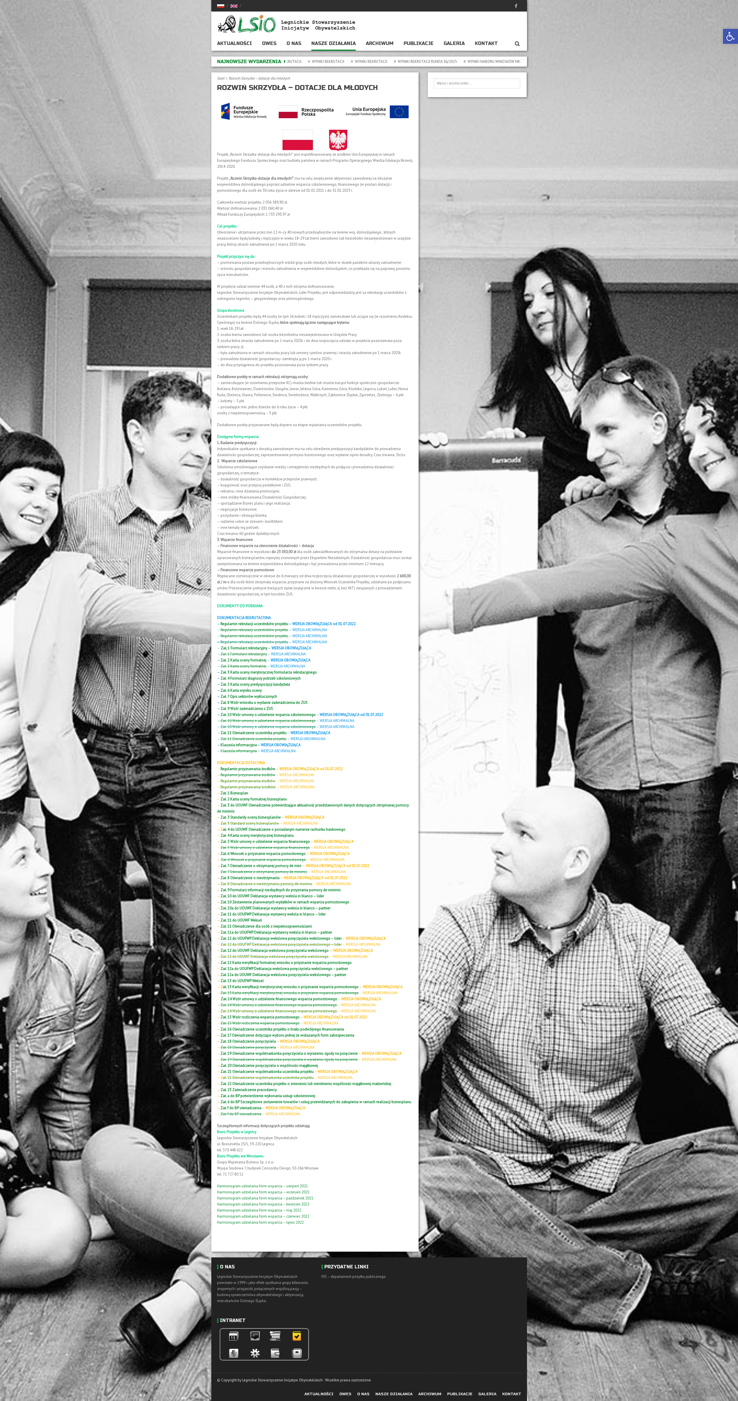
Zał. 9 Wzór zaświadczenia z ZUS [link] (247, 708)
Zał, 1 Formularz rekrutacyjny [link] (244, 648)
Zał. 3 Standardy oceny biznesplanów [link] (251, 817)
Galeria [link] (454, 43)
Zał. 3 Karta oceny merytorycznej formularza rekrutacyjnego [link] (269, 672)
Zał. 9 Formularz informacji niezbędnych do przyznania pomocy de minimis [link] (281, 889)
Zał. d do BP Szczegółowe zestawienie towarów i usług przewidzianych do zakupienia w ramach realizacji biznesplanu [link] (316, 1101)
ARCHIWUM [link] (380, 43)
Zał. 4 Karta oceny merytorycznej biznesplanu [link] (257, 835)
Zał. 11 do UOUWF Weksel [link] (241, 920)
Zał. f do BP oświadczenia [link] (241, 1107)
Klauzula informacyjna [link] (239, 744)
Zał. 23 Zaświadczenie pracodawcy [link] (249, 1089)
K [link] (239, 751)
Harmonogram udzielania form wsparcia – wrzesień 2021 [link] (263, 1192)
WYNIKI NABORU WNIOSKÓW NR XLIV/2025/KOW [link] (379, 61)
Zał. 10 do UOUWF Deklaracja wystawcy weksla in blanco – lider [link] (272, 896)
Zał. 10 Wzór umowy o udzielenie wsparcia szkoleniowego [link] (268, 714)
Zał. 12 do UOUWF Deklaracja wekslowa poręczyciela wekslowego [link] (275, 956)
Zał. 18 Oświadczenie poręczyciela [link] (248, 1041)
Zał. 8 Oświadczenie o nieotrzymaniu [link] (250, 877)
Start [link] (220, 78)
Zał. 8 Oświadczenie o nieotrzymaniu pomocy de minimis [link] (266, 883)
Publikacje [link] (419, 43)
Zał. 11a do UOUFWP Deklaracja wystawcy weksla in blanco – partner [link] (276, 932)
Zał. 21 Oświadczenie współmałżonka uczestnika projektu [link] (267, 1071)
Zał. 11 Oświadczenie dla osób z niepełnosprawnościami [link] (266, 926)
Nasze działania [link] (333, 43)
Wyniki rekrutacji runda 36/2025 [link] (299, 61)
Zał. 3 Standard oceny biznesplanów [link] (250, 823)
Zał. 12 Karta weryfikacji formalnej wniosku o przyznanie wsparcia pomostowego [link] (286, 962)
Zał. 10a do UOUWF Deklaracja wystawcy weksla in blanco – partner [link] (275, 908)
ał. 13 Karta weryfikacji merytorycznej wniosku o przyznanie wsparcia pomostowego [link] (291, 986)
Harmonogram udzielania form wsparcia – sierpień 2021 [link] (262, 1186)
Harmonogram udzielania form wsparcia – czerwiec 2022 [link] (263, 1216)
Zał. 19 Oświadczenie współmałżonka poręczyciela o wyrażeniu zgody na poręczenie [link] (289, 1053)
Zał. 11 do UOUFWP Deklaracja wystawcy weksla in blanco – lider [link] (273, 914)
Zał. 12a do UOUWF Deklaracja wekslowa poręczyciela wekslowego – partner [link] (283, 974)
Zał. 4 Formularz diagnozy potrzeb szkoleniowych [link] (261, 678)
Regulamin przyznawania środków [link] (248, 768)
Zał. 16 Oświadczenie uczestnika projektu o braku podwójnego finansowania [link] (282, 1029)
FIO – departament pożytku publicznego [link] (353, 1276)
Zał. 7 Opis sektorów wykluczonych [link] (249, 696)
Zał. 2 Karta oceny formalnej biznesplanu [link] (254, 799)
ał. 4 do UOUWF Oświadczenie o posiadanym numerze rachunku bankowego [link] (284, 829)
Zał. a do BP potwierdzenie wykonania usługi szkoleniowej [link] (268, 1095)
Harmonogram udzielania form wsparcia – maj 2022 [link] (259, 1210)
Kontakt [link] (486, 43)
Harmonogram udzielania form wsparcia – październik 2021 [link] (265, 1198)
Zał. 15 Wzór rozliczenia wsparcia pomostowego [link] (260, 1017)
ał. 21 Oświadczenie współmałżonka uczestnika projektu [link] (268, 1077)
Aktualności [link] (234, 43)
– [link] (252, 732)
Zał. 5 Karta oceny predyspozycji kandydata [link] (255, 684)
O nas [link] (294, 43)
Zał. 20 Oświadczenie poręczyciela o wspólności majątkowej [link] (269, 1065)
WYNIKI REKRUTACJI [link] (445, 61)
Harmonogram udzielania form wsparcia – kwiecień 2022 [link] (263, 1204)
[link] (730, 36)
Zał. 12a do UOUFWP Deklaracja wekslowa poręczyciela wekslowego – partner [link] (284, 968)
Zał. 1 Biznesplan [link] (234, 793)
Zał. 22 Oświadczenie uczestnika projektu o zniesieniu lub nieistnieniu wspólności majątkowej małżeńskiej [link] (306, 1083)
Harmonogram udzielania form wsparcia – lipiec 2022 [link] (260, 1222)
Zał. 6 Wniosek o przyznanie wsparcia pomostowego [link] (263, 853)
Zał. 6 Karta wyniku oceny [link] (241, 690)
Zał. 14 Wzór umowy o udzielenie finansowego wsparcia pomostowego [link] (279, 998)
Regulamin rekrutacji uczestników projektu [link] (254, 623)
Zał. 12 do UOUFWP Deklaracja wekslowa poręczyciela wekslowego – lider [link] (281, 938)
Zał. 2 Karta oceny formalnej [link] (243, 660)
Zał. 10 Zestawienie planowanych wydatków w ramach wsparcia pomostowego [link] (285, 902)
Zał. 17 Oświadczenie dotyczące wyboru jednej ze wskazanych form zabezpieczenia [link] (287, 1035)
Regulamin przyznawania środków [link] (248, 787)
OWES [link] (269, 43)
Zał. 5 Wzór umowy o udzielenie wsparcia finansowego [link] (265, 841)
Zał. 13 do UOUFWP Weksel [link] (242, 980)
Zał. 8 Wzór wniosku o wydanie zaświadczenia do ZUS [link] (264, 702)
